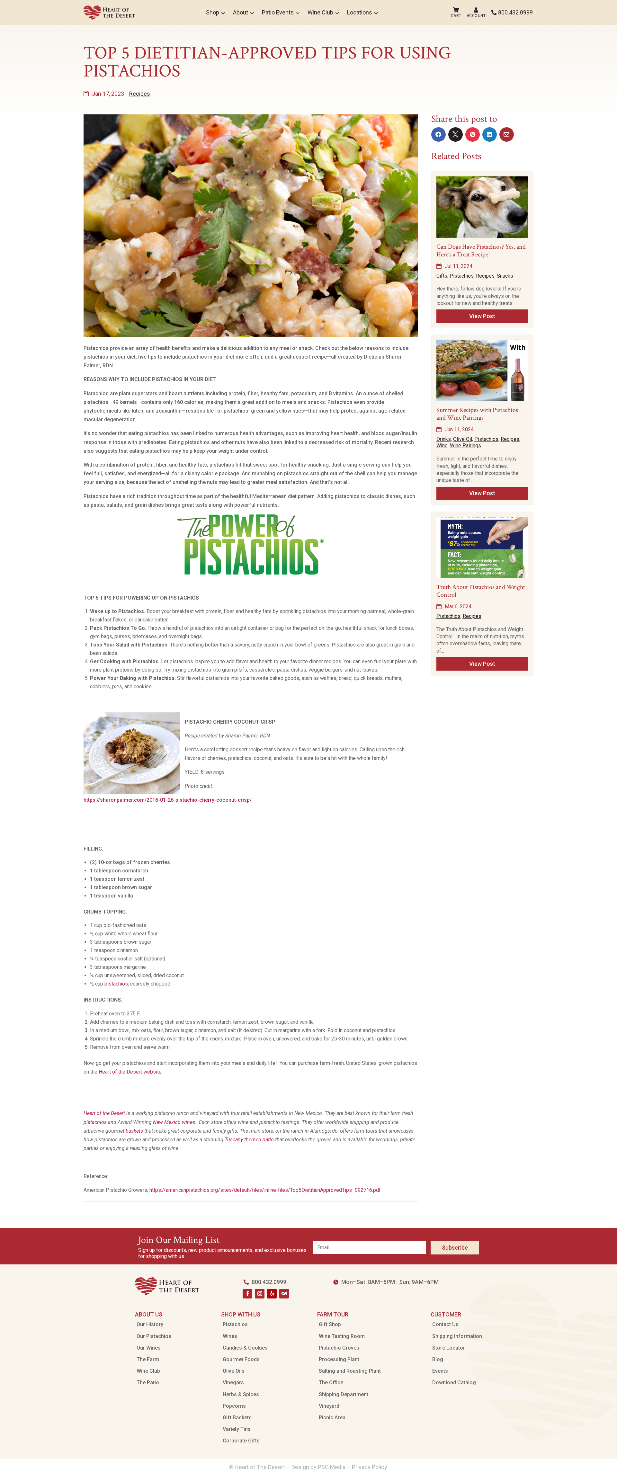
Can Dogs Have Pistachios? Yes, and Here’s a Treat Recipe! (481, 251)
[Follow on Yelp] (272, 1293)
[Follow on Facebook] (247, 1293)
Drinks (443, 439)
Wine (442, 445)
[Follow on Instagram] (259, 1293)
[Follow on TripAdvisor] (284, 1293)
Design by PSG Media (318, 1467)
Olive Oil (462, 439)
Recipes (139, 93)
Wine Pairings (465, 445)
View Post (482, 316)
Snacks (505, 276)
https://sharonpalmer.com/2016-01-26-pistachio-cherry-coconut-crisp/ (168, 800)
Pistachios (462, 276)
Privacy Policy (370, 1467)
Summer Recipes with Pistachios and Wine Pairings (477, 414)
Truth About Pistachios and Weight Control (480, 591)
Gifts (441, 276)
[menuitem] (109, 12)
